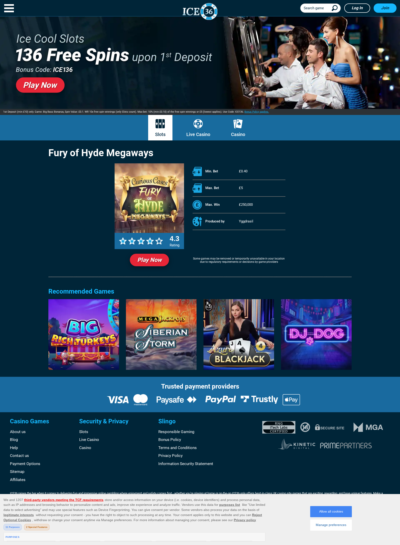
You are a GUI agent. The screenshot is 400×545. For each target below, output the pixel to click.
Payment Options (25, 463)
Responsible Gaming (176, 431)
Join (385, 8)
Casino (238, 134)
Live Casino (198, 134)
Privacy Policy (170, 455)
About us (18, 431)
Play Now (149, 260)
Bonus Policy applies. (256, 111)
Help (14, 447)
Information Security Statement (185, 463)
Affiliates (17, 479)
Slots (160, 134)
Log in (357, 8)
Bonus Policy (169, 439)
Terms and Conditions (177, 447)
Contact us (19, 455)
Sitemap (17, 471)
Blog (14, 439)
